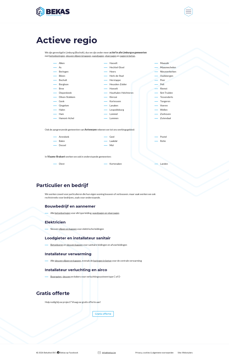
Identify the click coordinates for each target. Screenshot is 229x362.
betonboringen (57, 55)
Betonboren (56, 244)
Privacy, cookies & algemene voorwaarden (154, 352)
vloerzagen (110, 55)
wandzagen (98, 55)
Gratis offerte (103, 313)
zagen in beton (127, 55)
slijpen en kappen (68, 228)
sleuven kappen (75, 244)
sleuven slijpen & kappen (78, 55)
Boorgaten (56, 276)
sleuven (67, 276)
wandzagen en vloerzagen (105, 213)
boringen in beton (102, 260)
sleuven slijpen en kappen (68, 260)
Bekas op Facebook (69, 352)
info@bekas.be (109, 352)
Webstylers (187, 352)
